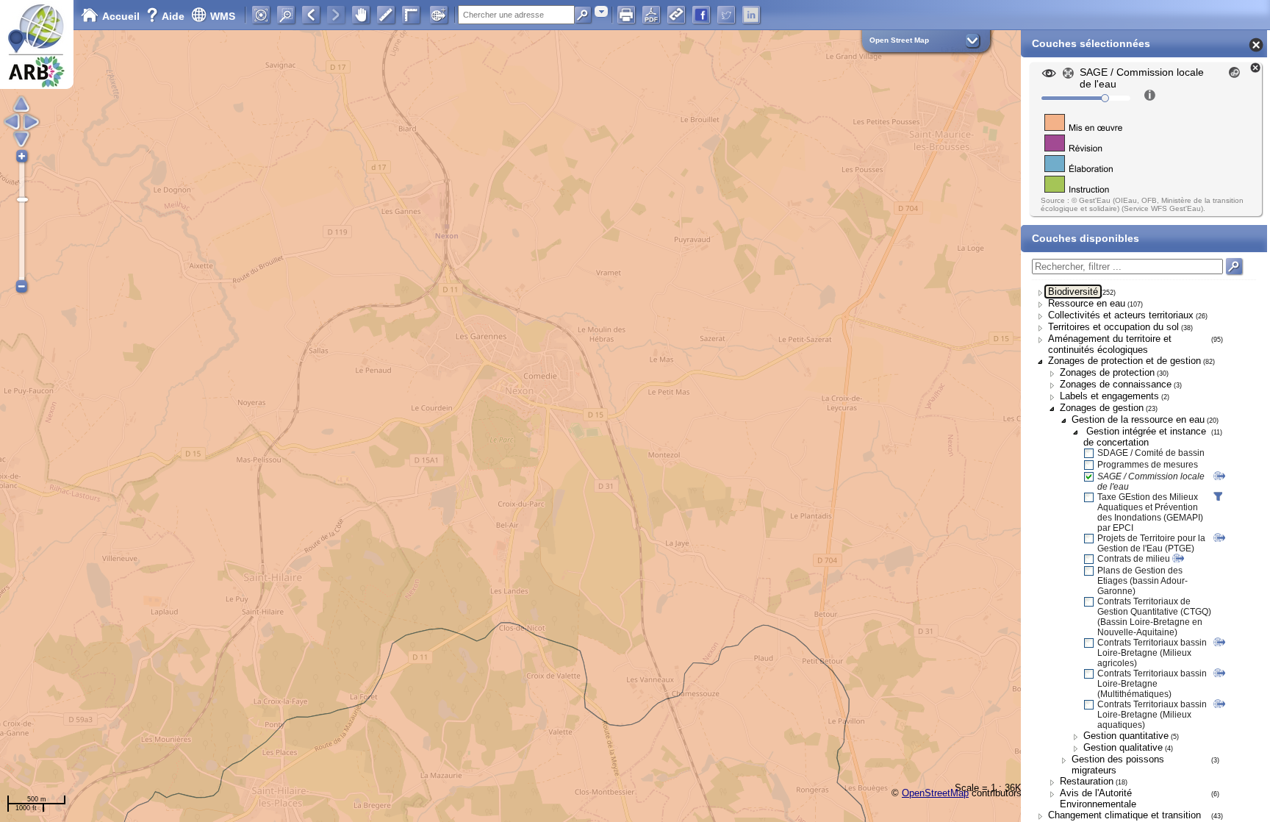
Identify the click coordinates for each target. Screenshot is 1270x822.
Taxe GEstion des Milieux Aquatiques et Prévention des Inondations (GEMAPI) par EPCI (1150, 512)
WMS (222, 16)
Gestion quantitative (1126, 735)
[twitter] (726, 15)
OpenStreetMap (935, 792)
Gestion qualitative (1123, 747)
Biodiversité (1073, 291)
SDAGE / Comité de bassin (1151, 453)
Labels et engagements (1109, 395)
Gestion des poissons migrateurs (1118, 765)
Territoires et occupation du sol (1113, 326)
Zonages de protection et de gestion (1124, 360)
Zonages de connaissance (1116, 384)
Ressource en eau (1086, 303)
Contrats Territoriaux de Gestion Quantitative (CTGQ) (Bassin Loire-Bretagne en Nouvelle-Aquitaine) (1154, 616)
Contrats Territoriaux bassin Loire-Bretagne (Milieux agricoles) (1152, 652)
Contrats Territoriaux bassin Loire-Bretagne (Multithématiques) (1152, 683)
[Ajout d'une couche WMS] (439, 15)
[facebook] (701, 15)
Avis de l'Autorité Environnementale (1098, 798)
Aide (166, 16)
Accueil (121, 16)
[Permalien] (676, 15)
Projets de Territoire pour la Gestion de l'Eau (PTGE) (1151, 543)
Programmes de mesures (1147, 465)
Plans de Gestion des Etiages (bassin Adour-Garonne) (1142, 580)
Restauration (1086, 781)
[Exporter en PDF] (651, 15)
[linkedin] (751, 15)
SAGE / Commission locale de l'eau (1151, 481)
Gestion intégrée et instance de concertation (1144, 437)
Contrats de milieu (1133, 559)
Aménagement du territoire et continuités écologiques (1110, 344)
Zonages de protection (1107, 372)
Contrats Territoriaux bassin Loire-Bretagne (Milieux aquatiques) (1152, 714)
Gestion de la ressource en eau (1138, 419)
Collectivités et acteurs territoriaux (1121, 315)
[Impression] (626, 15)
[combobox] (601, 11)
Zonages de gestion (1102, 407)
